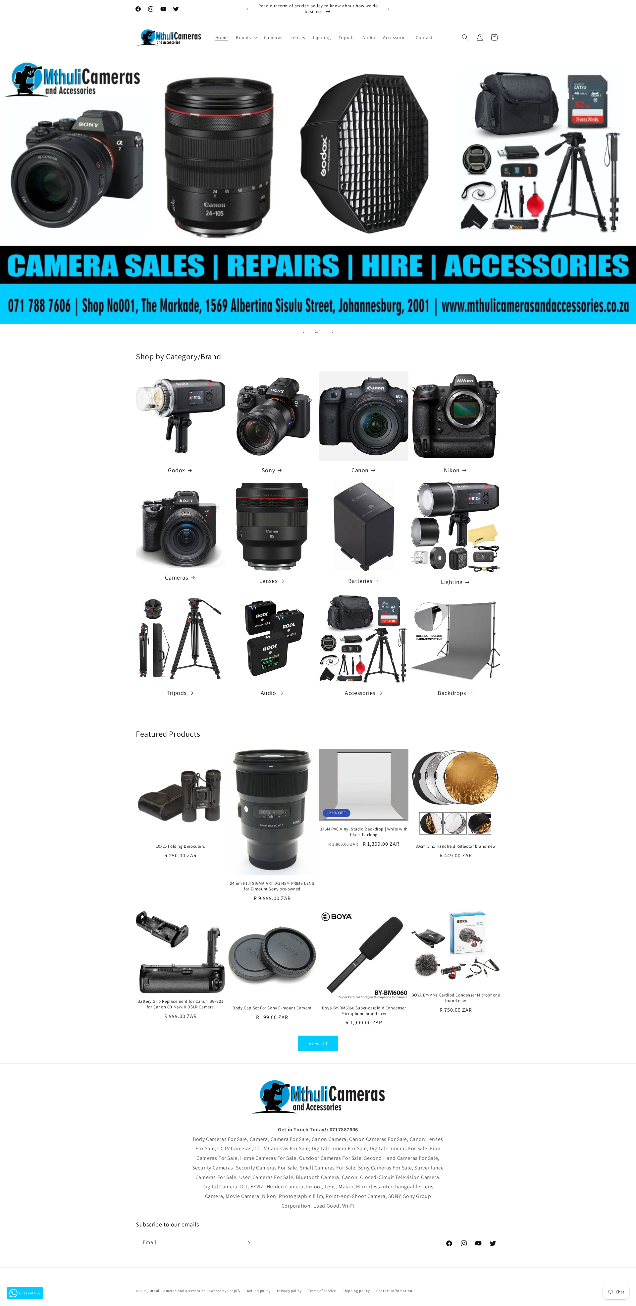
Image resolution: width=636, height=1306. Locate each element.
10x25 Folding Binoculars (180, 846)
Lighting (452, 582)
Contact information (394, 1290)
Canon (360, 470)
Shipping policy (356, 1290)
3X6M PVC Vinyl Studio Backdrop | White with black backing (364, 831)
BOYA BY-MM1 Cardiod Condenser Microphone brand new (455, 998)
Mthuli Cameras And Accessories (177, 1290)
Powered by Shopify (223, 1290)
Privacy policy (289, 1290)
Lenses (268, 581)
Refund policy (259, 1290)
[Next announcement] (388, 9)
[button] (246, 37)
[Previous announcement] (247, 9)
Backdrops (452, 693)
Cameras (176, 577)
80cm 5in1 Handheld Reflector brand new (456, 846)
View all (318, 1043)
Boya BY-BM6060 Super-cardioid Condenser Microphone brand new (364, 1010)
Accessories (360, 693)
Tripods (176, 693)
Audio (268, 693)
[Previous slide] (303, 331)
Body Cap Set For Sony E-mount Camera (272, 1008)
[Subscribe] (247, 1243)
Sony (268, 470)
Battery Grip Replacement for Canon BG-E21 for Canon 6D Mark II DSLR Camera (180, 1004)
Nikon (452, 470)
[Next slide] (332, 331)
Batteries (360, 581)
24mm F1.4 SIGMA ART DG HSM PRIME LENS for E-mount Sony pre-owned (272, 886)
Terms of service (322, 1290)
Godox (176, 470)
